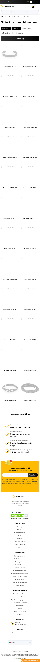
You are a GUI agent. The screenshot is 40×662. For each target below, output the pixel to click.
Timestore (4, 16)
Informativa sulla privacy (20, 597)
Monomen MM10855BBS (30, 188)
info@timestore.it (20, 624)
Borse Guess (20, 585)
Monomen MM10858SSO (10, 157)
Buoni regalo (19, 544)
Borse (19, 536)
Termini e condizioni (19, 594)
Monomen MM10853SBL (30, 66)
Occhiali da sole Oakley (19, 576)
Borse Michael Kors (19, 582)
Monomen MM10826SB (10, 279)
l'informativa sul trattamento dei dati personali (19, 487)
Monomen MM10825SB (30, 218)
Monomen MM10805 (10, 401)
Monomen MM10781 (30, 340)
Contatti (19, 609)
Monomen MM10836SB (10, 188)
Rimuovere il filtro (27, 28)
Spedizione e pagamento (19, 600)
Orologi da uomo (19, 556)
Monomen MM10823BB (30, 97)
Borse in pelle (19, 579)
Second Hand (19, 541)
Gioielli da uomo (18, 16)
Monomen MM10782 (30, 370)
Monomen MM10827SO (30, 127)
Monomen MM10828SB (30, 157)
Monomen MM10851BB (10, 97)
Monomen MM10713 (10, 66)
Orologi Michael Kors (19, 565)
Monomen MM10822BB (10, 218)
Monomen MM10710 (10, 249)
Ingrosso (19, 614)
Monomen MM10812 (30, 309)
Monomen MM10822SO (10, 309)
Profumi (19, 538)
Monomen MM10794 (10, 340)
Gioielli (11, 16)
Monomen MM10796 (30, 401)
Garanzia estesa (19, 611)
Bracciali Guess (20, 568)
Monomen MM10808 (10, 370)
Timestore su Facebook (19, 633)
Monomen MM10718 (30, 279)
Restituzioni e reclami (20, 603)
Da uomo (15, 28)
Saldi (19, 547)
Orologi (19, 527)
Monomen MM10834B (30, 249)
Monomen (5, 28)
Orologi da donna (19, 559)
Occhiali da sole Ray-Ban (19, 574)
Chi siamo (19, 606)
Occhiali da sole (19, 533)
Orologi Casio (19, 562)
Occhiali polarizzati (19, 571)
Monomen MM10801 (10, 127)
